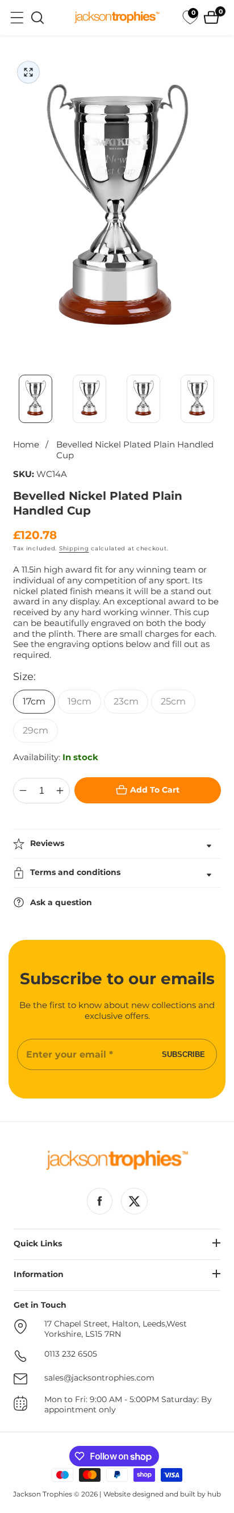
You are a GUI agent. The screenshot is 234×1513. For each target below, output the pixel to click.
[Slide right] (220, 398)
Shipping (74, 548)
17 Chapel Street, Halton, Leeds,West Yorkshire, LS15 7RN (115, 1329)
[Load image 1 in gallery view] (35, 399)
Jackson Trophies (42, 1494)
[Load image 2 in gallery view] (89, 399)
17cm (34, 701)
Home (26, 445)
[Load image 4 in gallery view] (197, 399)
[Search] (37, 18)
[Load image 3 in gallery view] (143, 399)
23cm (126, 701)
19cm (79, 701)
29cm (35, 730)
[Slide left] (14, 398)
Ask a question (61, 902)
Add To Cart (154, 790)
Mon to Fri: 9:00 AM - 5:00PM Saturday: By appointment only (128, 1405)
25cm (173, 701)
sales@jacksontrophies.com (99, 1378)
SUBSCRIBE (183, 1054)
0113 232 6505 (70, 1354)
